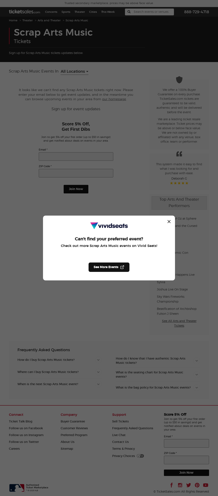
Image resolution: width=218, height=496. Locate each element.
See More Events (106, 267)
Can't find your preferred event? (109, 239)
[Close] (169, 221)
